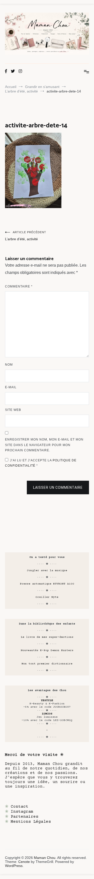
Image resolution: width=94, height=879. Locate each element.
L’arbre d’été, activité (25, 236)
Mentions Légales (31, 821)
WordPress (14, 866)
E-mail (11, 387)
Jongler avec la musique (47, 570)
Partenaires (24, 816)
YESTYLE (47, 700)
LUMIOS (47, 713)
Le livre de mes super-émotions (47, 637)
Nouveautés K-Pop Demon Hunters (47, 650)
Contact (19, 806)
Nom (9, 364)
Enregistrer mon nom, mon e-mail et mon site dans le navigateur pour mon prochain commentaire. (44, 445)
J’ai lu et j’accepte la (40, 463)
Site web (13, 410)
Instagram (22, 811)
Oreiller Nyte (47, 597)
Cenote (24, 862)
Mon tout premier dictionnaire (47, 663)
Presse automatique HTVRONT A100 (47, 583)
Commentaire (19, 286)
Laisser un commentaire (58, 487)
